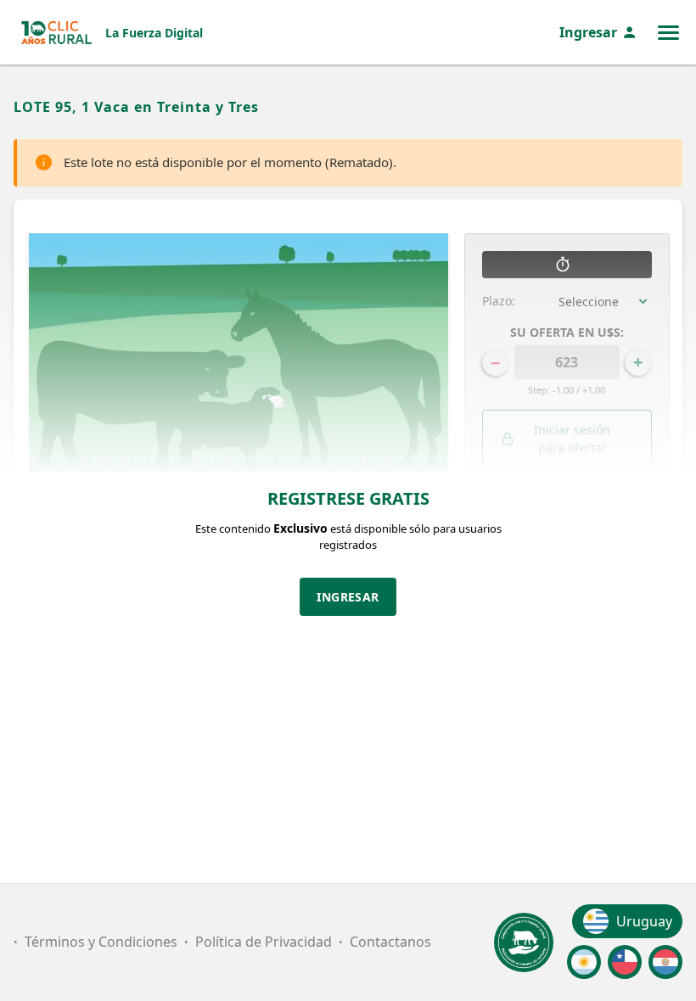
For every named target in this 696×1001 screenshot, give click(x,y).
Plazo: (498, 301)
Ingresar (588, 32)
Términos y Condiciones (101, 941)
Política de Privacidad (263, 941)
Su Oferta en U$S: (567, 332)
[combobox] (605, 301)
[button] (567, 525)
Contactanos (390, 941)
